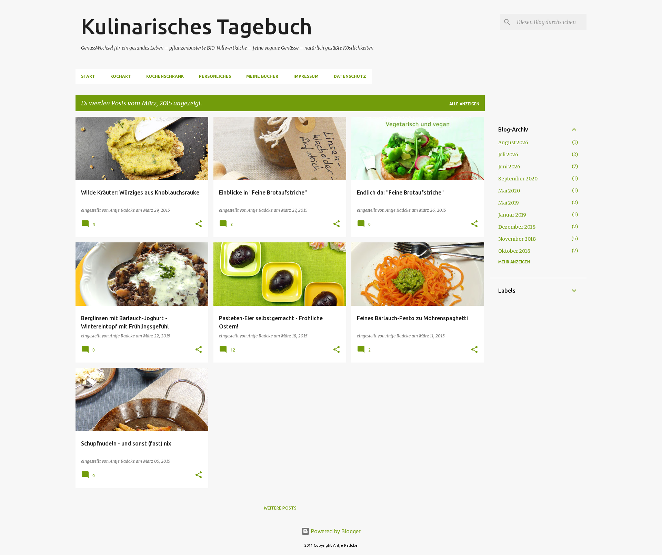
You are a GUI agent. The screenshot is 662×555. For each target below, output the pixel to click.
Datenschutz (350, 76)
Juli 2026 (508, 154)
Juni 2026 (509, 167)
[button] (198, 224)
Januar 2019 (512, 215)
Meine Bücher (262, 76)
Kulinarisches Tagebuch (196, 26)
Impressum (306, 76)
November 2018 (517, 239)
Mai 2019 (508, 203)
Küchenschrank (165, 76)
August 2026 (513, 142)
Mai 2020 (509, 191)
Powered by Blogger (335, 531)
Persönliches (215, 76)
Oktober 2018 (514, 251)
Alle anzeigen (464, 104)
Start (88, 76)
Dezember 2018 (516, 227)
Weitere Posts (280, 508)
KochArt (120, 76)
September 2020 (518, 179)
